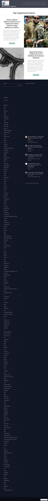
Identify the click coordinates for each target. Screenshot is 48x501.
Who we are (43, 4)
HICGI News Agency (9, 6)
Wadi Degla (6, 474)
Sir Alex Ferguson (6, 400)
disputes (5, 204)
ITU (4, 300)
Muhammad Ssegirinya (7, 331)
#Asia (5, 107)
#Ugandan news (6, 116)
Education (5, 230)
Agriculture (5, 128)
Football (5, 257)
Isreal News (6, 298)
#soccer (5, 114)
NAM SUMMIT (6, 339)
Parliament (5, 361)
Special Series (6, 413)
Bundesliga (5, 169)
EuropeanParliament (7, 245)
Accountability (6, 118)
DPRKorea (5, 210)
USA (4, 468)
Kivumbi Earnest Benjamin (8, 312)
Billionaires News (6, 157)
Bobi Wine (5, 159)
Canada (5, 175)
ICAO (5, 284)
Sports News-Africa (7, 427)
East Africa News (6, 222)
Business (5, 171)
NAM (4, 337)
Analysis (5, 140)
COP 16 (5, 181)
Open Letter (6, 355)
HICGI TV (22, 4)
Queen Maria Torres (7, 374)
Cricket (5, 189)
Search (5, 83)
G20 (4, 259)
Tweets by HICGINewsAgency (30, 83)
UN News (5, 458)
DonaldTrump (6, 206)
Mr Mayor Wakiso (31, 172)
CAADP (5, 173)
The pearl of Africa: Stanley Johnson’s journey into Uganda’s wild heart (35, 147)
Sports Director (6, 423)
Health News (6, 273)
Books (5, 161)
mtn (4, 329)
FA (4, 249)
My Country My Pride (7, 333)
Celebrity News (6, 177)
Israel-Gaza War (6, 296)
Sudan (5, 431)
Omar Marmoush (6, 353)
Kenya (5, 310)
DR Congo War (6, 212)
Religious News (6, 380)
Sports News (6, 425)
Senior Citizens (6, 398)
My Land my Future (7, 335)
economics (5, 226)
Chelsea (5, 179)
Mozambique (6, 327)
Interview (5, 290)
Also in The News (6, 136)
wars (4, 476)
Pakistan (5, 359)
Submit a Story (37, 4)
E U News (5, 218)
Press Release (6, 370)
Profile (5, 372)
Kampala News (6, 308)
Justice (5, 304)
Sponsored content (7, 419)
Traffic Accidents (6, 441)
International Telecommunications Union (10, 288)
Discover (5, 202)
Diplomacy (5, 200)
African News (6, 122)
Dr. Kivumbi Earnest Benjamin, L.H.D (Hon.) (31, 2)
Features (5, 255)
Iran (4, 294)
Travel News (6, 443)
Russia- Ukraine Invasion (8, 386)
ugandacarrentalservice (32, 136)
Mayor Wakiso (30, 145)
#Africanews (6, 105)
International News (7, 286)
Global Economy (6, 263)
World (5, 484)
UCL (4, 447)
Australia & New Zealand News (9, 148)
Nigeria (5, 345)
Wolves (5, 482)
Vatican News (6, 472)
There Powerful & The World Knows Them (10, 437)
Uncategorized (6, 460)
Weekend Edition (6, 480)
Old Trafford (6, 351)
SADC (5, 392)
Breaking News (6, 163)
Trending (5, 445)
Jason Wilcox (6, 302)
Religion (5, 378)
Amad (5, 138)
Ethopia (5, 241)
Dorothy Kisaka (6, 208)
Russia (5, 382)
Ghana (5, 261)
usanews (5, 470)
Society (5, 404)
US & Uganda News (7, 466)
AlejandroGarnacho (7, 132)
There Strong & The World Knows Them (10, 439)
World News (6, 486)
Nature (5, 343)
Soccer (5, 402)
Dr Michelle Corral (7, 214)
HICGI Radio (43, 2)
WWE (5, 488)
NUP (4, 349)
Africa (5, 120)
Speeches (5, 415)
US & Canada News (7, 464)
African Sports (6, 124)
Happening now (6, 267)
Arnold (5, 142)
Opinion (5, 357)
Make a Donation (29, 4)
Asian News (6, 144)
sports (5, 421)
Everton (5, 247)
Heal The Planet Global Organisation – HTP (11, 271)
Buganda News (6, 167)
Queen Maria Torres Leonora (8, 376)
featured (5, 253)
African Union (6, 126)
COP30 (5, 185)
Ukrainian (5, 456)
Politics (5, 368)
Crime (5, 191)
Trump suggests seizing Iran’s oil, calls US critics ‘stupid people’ (36, 138)
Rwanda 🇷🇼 (5, 390)
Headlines (5, 269)
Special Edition (6, 411)
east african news (6, 224)
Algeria (5, 134)
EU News (5, 243)
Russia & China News (7, 384)
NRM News (5, 347)
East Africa (5, 220)
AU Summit (5, 146)
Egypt (5, 232)
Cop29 (5, 183)
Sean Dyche (5, 396)
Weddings (5, 478)
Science (5, 394)
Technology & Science (7, 435)
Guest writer (6, 265)
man (4, 318)
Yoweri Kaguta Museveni (8, 490)
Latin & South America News (8, 314)
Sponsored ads (6, 417)
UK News (5, 454)
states (5, 429)
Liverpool (5, 316)
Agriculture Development (8, 130)
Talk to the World (6, 433)
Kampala (5, 306)
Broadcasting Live (6, 165)
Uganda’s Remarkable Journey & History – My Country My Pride (34, 165)
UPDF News (6, 462)
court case (5, 187)
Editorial (5, 228)
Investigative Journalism (8, 292)
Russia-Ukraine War (7, 388)
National (5, 341)
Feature (5, 251)
